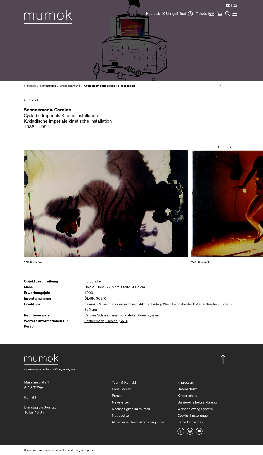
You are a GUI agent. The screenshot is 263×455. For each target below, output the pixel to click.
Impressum (185, 382)
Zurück (33, 100)
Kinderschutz (187, 396)
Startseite (30, 85)
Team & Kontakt (124, 382)
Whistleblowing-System (195, 409)
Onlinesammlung (70, 85)
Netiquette (120, 415)
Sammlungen (48, 85)
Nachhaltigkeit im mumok (131, 409)
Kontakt (30, 397)
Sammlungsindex (190, 422)
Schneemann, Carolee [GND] (106, 321)
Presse (117, 396)
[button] (169, 14)
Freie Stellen (121, 389)
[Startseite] (48, 16)
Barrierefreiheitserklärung (197, 402)
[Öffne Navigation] (234, 13)
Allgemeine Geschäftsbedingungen (138, 422)
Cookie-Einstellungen (193, 415)
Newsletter (120, 402)
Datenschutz (187, 389)
